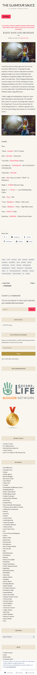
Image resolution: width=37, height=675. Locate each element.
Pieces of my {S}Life (9, 559)
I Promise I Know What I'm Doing (13, 507)
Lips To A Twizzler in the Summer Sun (14, 452)
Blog (19, 259)
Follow (19, 354)
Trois (32, 283)
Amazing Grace (7, 470)
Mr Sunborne (7, 544)
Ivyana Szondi (7, 518)
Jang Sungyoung (8, 520)
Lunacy (5, 535)
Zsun (4, 621)
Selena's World (7, 577)
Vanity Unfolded (8, 614)
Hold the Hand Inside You (10, 448)
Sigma (3, 270)
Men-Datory (7, 540)
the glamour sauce (18, 5)
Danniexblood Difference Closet (12, 487)
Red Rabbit (6, 572)
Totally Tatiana (7, 610)
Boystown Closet (8, 478)
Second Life (22, 27)
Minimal (19, 265)
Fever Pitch (6, 500)
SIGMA (10, 185)
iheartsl (5, 511)
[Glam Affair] (14, 161)
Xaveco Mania (7, 618)
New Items (14, 27)
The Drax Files (7, 599)
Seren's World (7, 581)
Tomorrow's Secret (9, 608)
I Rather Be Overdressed (10, 509)
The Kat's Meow (8, 601)
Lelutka (12, 265)
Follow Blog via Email (18, 334)
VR (23, 273)
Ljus (4, 531)
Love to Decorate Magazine (11, 533)
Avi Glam (9, 156)
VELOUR (13, 173)
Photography (6, 268)
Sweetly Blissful (7, 592)
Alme (8, 259)
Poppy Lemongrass (9, 564)
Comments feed (8, 659)
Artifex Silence (7, 474)
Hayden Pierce (7, 502)
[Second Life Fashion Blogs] (13, 429)
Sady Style (6, 575)
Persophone (6, 555)
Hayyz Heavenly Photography (12, 505)
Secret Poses (28, 268)
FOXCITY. (9, 211)
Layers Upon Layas (8, 529)
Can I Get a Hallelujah (7, 284)
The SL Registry (7, 603)
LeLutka (10, 151)
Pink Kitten (6, 562)
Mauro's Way (7, 537)
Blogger (24, 259)
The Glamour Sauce (15, 270)
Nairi (4, 551)
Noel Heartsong (8, 553)
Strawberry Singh (8, 590)
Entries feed (6, 657)
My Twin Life (7, 548)
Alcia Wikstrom (7, 467)
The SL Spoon (7, 605)
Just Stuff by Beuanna (9, 524)
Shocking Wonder (8, 583)
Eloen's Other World (9, 492)
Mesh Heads (6, 27)
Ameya (5, 472)
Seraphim (6, 579)
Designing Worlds (8, 489)
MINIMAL (12, 216)
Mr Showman (7, 542)
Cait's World (7, 481)
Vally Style (6, 612)
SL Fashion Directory (9, 588)
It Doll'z (5, 516)
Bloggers (31, 259)
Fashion (12, 25)
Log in (5, 655)
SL (7, 270)
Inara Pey (6, 513)
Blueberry (10, 202)
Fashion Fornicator (8, 496)
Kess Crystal (24, 38)
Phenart (5, 557)
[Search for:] (18, 309)
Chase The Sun (7, 450)
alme (8, 178)
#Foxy (3, 259)
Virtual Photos (17, 273)
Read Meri (6, 568)
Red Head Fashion (8, 570)
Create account (7, 652)
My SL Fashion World (9, 546)
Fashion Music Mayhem (10, 498)
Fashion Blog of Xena (9, 494)
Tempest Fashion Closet (10, 597)
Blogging (5, 25)
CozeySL (5, 485)
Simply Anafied (7, 586)
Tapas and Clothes (8, 594)
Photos (13, 268)
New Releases (26, 265)
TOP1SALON (16, 165)
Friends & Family (20, 25)
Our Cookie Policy (11, 667)
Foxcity (29, 262)
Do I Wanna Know (8, 446)
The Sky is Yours (8, 444)
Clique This (6, 483)
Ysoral (12, 190)
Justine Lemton (7, 527)
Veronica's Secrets (8, 616)
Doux (18, 262)
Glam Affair (5, 265)
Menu (7, 17)
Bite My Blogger (8, 476)
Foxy (8, 197)
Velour (32, 270)
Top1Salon (25, 270)
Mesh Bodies (30, 25)
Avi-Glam (14, 259)
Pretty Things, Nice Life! (10, 566)
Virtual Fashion (6, 273)
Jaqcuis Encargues (8, 522)
